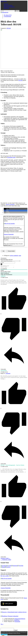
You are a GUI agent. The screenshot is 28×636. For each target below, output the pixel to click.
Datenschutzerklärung (9, 6)
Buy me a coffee (5, 575)
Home (2, 1)
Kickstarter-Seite (11, 157)
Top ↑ (2, 624)
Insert (16, 630)
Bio (3, 251)
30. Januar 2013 (8, 15)
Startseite (6, 4)
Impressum (6, 8)
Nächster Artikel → (5, 558)
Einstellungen (4, 634)
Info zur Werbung (8, 5)
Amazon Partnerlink (9, 234)
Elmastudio (17, 621)
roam (20, 255)
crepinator (7, 373)
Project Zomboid (10, 204)
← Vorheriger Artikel (6, 559)
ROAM (9, 28)
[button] (6, 209)
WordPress (16, 620)
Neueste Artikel (11, 251)
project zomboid (14, 255)
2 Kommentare (7, 16)
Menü (5, 1)
